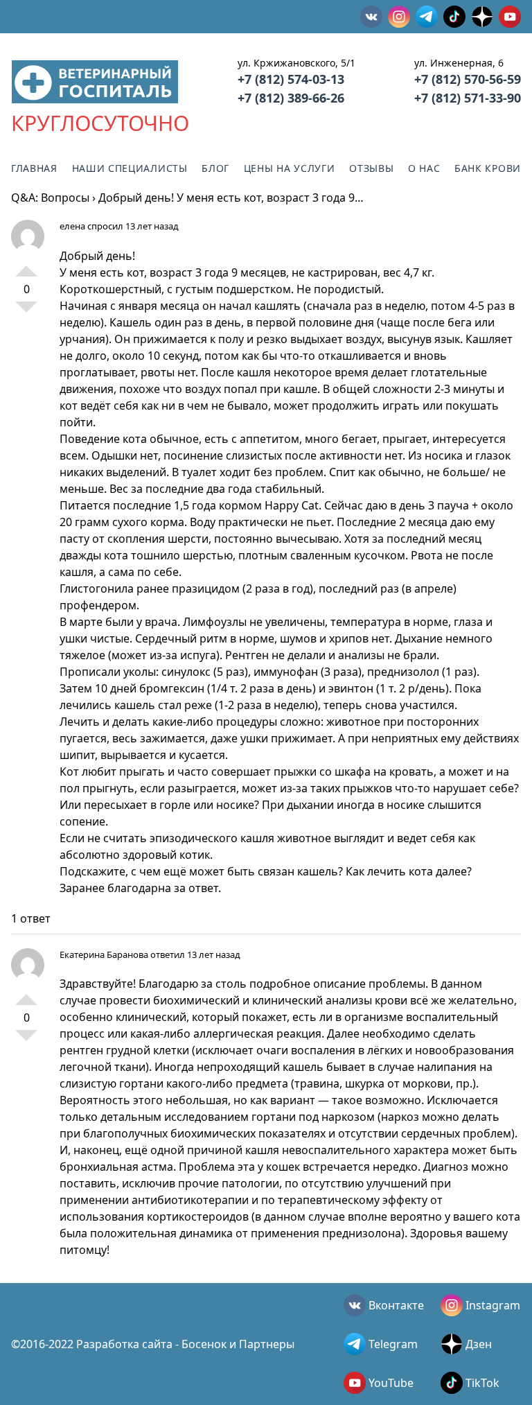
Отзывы (371, 168)
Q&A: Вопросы (50, 197)
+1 (26, 265)
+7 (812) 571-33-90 (467, 97)
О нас (424, 168)
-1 (26, 313)
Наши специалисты (130, 168)
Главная (34, 168)
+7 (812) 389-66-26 (291, 97)
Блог (215, 168)
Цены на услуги (289, 168)
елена (72, 226)
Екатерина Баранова (104, 954)
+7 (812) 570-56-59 (467, 79)
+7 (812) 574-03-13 (291, 79)
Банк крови (487, 168)
